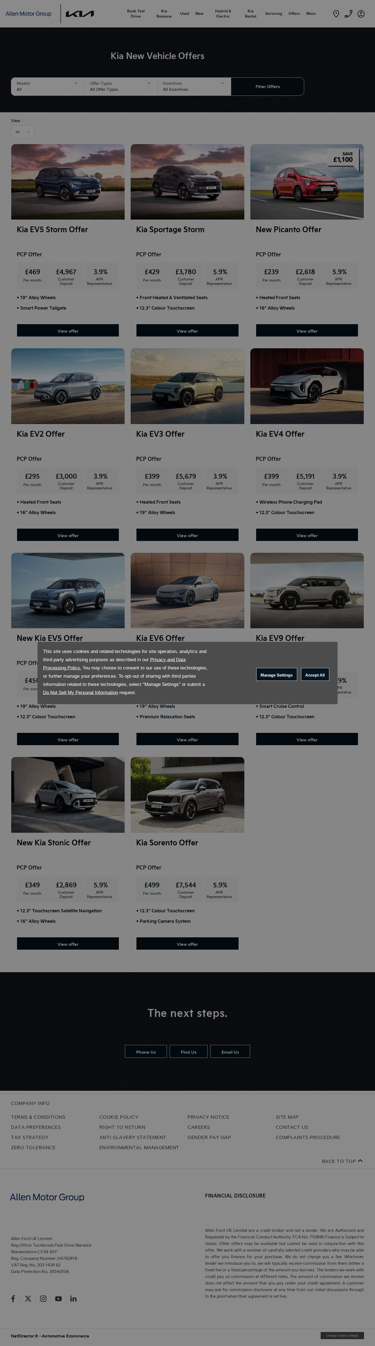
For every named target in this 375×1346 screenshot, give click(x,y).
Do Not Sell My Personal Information (80, 692)
